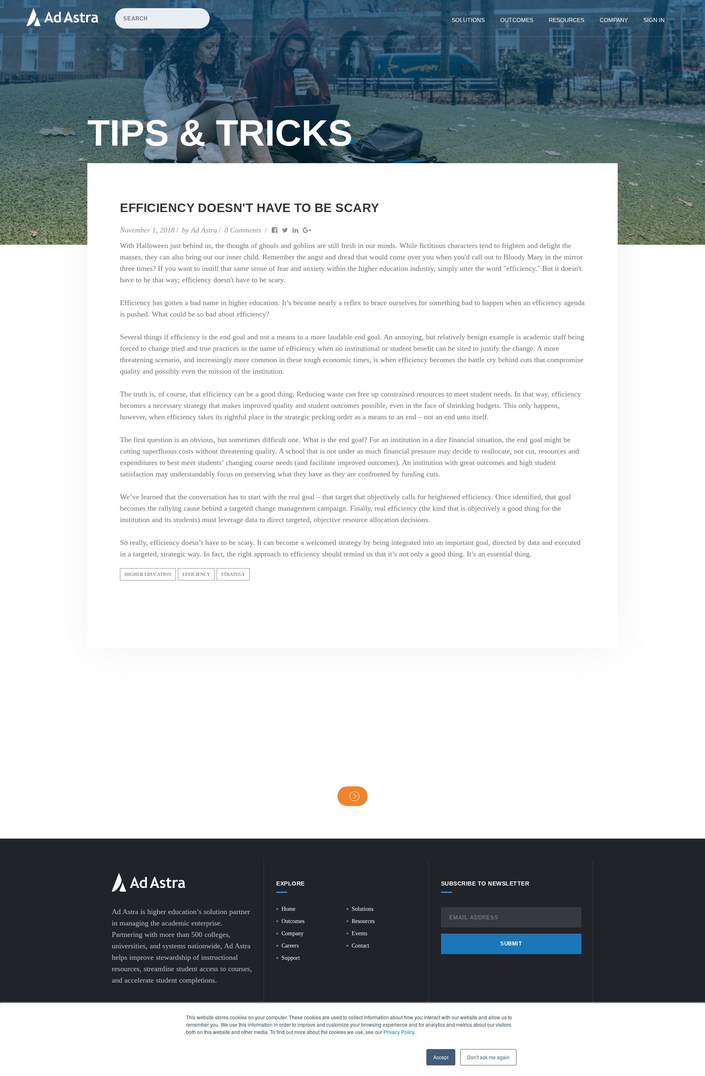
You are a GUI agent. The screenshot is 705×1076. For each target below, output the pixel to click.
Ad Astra (204, 230)
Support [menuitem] (291, 958)
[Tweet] (285, 230)
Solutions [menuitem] (468, 20)
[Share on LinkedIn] (295, 230)
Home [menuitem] (288, 909)
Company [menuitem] (614, 20)
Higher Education (147, 574)
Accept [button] (440, 1057)
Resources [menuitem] (566, 20)
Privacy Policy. (399, 1031)
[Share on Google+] (307, 230)
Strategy (233, 574)
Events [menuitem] (359, 933)
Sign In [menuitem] (654, 20)
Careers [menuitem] (290, 946)
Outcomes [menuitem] (516, 20)
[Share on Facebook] (274, 230)
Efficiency (196, 574)
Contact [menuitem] (360, 946)
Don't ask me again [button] (488, 1057)
